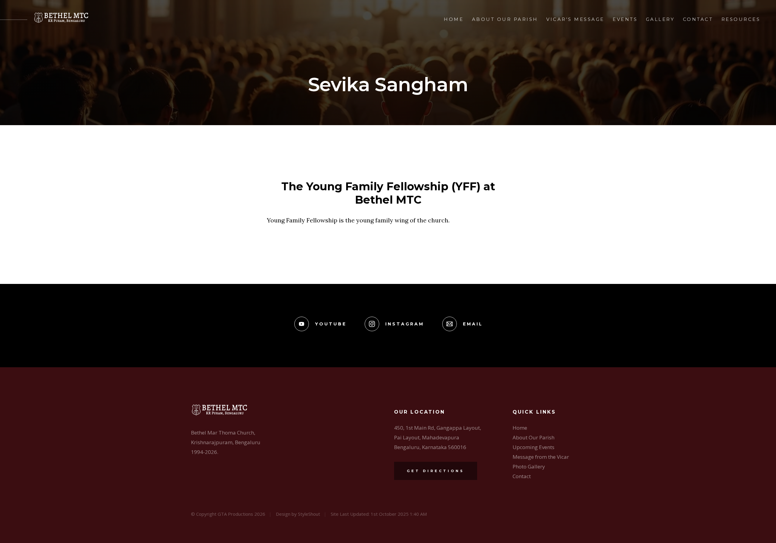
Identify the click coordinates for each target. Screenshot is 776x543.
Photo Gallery (529, 466)
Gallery (660, 19)
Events (625, 19)
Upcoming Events (533, 447)
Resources (741, 19)
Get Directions (435, 471)
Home (453, 19)
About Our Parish (505, 19)
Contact (698, 19)
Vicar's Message (575, 19)
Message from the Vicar (541, 456)
